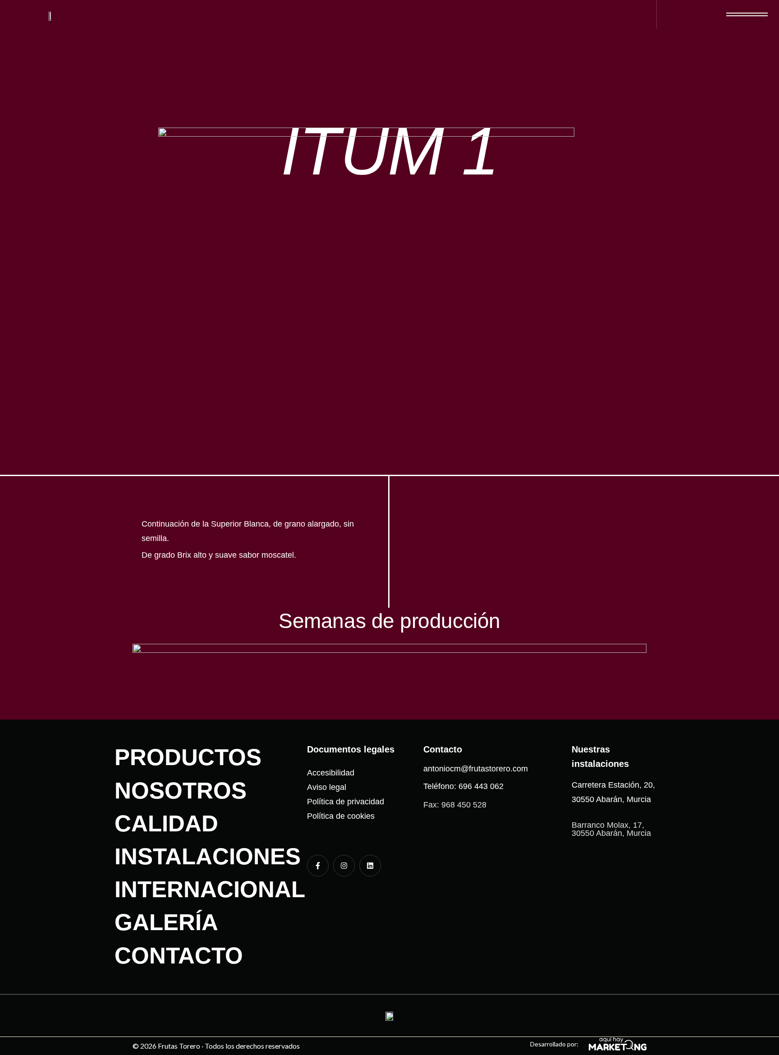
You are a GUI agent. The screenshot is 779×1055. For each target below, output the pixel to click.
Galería (166, 922)
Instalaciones (208, 856)
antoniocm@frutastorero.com (475, 768)
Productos (188, 757)
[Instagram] (344, 865)
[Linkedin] (370, 865)
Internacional (210, 889)
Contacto (179, 955)
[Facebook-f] (318, 865)
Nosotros (181, 790)
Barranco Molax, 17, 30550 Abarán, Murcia (611, 829)
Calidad (166, 823)
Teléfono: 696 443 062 (463, 786)
